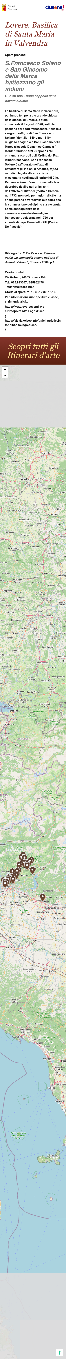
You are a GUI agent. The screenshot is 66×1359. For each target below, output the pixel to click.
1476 (48, 151)
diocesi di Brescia (24, 120)
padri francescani (35, 129)
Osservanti (21, 160)
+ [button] (5, 369)
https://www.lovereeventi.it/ (23, 306)
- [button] (5, 375)
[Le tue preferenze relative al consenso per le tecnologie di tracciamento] (59, 1352)
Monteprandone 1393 (19, 151)
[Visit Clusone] (11, 8)
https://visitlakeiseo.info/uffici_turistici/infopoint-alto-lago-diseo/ (33, 323)
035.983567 (18, 282)
